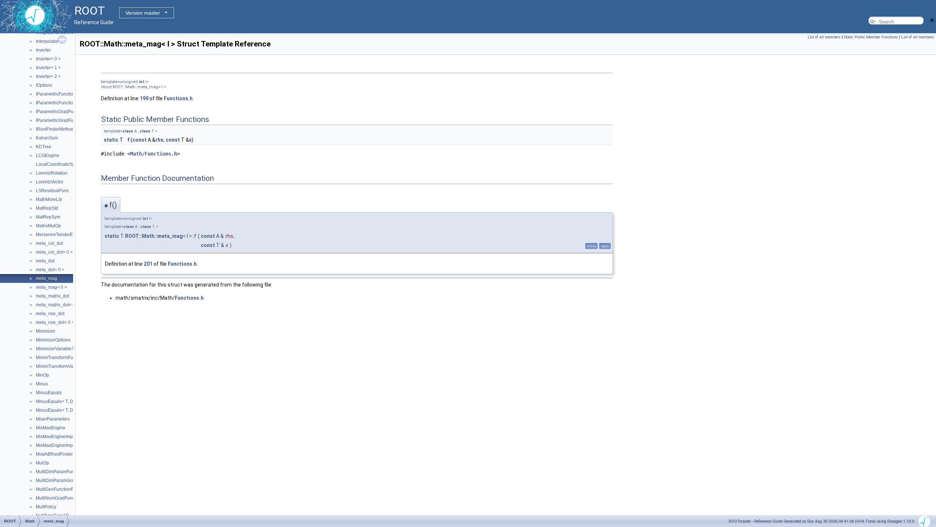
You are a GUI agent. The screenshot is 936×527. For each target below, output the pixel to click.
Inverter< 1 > (48, 67)
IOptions (44, 85)
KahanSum (47, 138)
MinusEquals (49, 392)
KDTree (43, 146)
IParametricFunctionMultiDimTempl (70, 94)
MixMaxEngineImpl (55, 436)
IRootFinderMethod (55, 129)
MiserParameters (53, 419)
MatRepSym (48, 217)
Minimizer (45, 331)
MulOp (42, 463)
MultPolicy (46, 506)
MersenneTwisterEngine (60, 234)
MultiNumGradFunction (59, 498)
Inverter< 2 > (48, 76)
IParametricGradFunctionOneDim (69, 120)
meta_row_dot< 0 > (55, 322)
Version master (142, 13)
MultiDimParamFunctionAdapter (67, 471)
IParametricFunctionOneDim (64, 102)
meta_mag (46, 278)
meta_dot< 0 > (50, 269)
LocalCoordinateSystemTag (63, 164)
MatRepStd (47, 208)
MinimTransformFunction (60, 357)
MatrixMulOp (48, 225)
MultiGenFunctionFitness (60, 489)
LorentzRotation (52, 173)
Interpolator (47, 41)
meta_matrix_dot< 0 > (57, 304)
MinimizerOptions (53, 340)
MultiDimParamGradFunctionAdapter (72, 480)
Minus (42, 383)
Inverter (43, 50)
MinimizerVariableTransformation (69, 348)
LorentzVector (49, 181)
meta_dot (45, 261)
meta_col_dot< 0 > (54, 252)
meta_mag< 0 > (51, 287)
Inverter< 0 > (48, 58)
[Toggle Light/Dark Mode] (931, 19)
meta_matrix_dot (52, 296)
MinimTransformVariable (60, 366)
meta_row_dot (50, 313)
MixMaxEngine (50, 427)
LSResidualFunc (52, 190)
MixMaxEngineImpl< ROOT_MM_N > (72, 445)
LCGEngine (47, 155)
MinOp (42, 375)
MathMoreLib (49, 199)
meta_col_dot (49, 243)
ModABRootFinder (54, 454)
